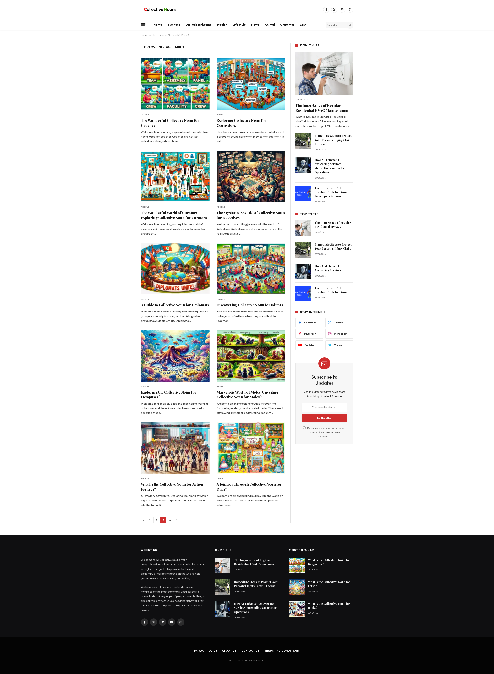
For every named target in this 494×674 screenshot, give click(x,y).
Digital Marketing (199, 24)
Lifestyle (239, 24)
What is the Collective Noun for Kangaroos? (329, 562)
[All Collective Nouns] (160, 9)
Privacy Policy (332, 431)
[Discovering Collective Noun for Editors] (251, 268)
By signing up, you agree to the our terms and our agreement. (326, 432)
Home (157, 24)
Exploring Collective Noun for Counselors (241, 123)
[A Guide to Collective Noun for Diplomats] (175, 268)
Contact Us (250, 650)
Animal (270, 24)
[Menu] (143, 24)
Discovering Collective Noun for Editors (250, 304)
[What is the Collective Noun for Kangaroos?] (297, 565)
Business (173, 24)
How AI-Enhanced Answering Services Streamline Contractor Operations (330, 166)
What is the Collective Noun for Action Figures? (172, 487)
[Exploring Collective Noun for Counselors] (251, 84)
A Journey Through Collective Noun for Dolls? (249, 487)
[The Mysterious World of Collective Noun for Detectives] (251, 176)
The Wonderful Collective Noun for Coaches (170, 123)
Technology (303, 99)
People (145, 114)
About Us (229, 650)
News (255, 24)
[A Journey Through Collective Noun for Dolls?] (251, 448)
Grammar (287, 24)
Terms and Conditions (282, 650)
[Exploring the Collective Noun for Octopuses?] (175, 356)
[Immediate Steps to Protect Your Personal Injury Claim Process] (303, 141)
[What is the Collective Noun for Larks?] (297, 587)
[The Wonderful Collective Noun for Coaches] (175, 84)
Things (145, 478)
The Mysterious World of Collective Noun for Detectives (251, 215)
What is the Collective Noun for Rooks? (329, 606)
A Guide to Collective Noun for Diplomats (175, 304)
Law (303, 24)
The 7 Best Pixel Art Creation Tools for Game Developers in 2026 (331, 192)
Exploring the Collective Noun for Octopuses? (168, 395)
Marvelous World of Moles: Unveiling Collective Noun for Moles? (247, 395)
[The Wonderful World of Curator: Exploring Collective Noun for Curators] (175, 176)
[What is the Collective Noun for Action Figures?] (175, 448)
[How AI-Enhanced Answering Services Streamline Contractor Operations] (303, 165)
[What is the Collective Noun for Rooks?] (297, 609)
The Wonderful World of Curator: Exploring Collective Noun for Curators (174, 215)
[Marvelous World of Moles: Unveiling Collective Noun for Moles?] (251, 356)
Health (222, 24)
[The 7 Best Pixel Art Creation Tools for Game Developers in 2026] (303, 193)
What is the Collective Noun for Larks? (329, 584)
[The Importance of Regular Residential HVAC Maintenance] (324, 73)
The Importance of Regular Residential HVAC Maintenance (321, 108)
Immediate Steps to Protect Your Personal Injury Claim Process (333, 140)
